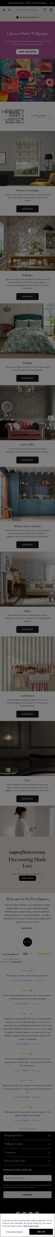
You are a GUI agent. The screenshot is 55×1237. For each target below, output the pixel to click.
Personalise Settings (14, 1232)
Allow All (41, 1232)
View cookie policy (31, 1226)
